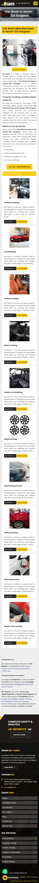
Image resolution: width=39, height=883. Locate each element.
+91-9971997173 (23, 3)
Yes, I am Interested (21, 167)
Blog (4, 817)
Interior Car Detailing (13, 392)
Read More (9, 222)
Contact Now (19, 735)
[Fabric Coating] (19, 331)
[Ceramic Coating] (19, 188)
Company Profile (9, 803)
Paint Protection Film (13, 486)
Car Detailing (10, 252)
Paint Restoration (11, 579)
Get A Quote (20, 69)
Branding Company (31, 881)
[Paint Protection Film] (19, 472)
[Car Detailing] (19, 238)
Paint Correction (11, 533)
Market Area (7, 826)
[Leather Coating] (19, 284)
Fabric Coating (10, 345)
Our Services (7, 807)
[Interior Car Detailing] (19, 378)
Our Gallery (7, 812)
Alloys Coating (10, 439)
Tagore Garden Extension (12, 668)
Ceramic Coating (11, 202)
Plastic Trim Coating (13, 626)
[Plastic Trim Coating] (19, 612)
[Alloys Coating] (19, 425)
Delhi (31, 684)
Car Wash (7, 857)
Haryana (24, 684)
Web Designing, (32, 877)
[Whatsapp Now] (5, 871)
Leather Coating (11, 298)
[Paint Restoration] (19, 565)
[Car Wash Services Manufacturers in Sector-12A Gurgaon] (19, 51)
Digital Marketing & (17, 881)
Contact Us (6, 821)
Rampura (26, 668)
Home (4, 798)
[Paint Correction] (19, 518)
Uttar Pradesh (7, 687)
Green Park (6, 671)
